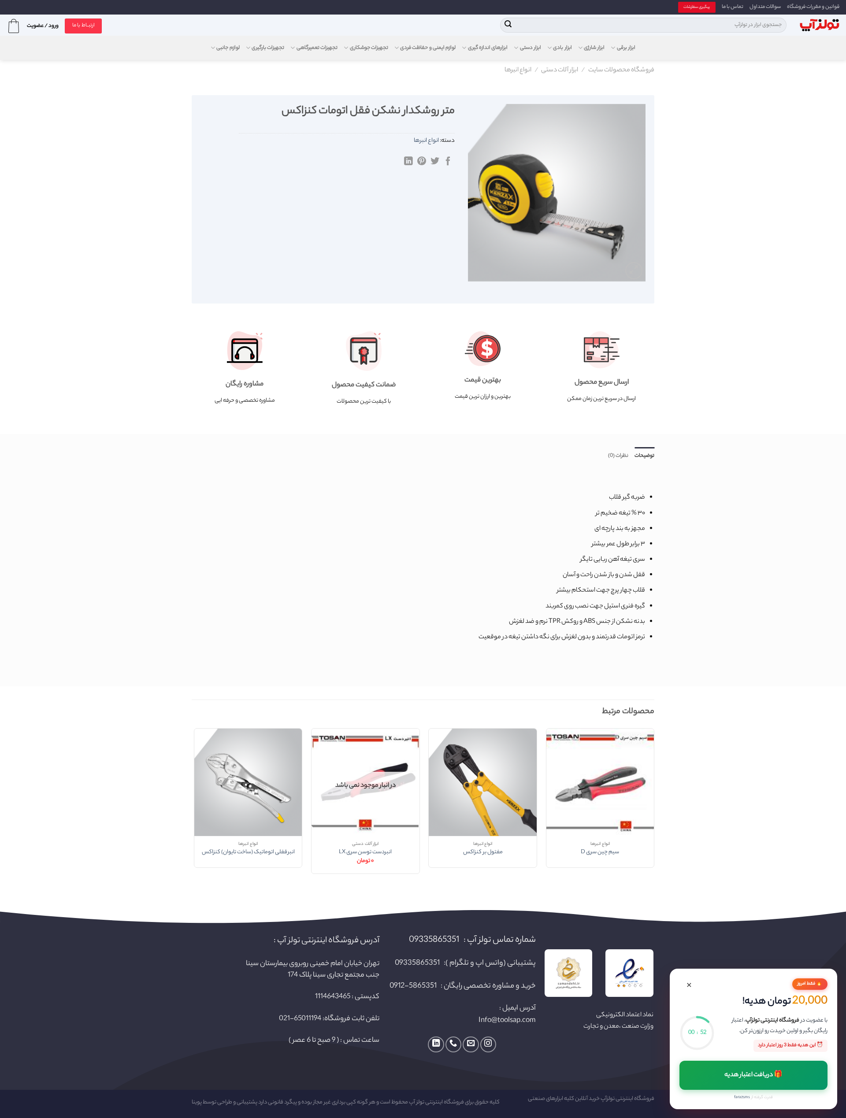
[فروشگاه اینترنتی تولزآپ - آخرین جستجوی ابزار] (819, 25)
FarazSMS (742, 1097)
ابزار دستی (530, 48)
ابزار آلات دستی (559, 70)
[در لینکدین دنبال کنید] (436, 1044)
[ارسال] (508, 25)
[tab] (644, 456)
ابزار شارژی (594, 48)
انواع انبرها (518, 70)
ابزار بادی (562, 48)
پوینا (197, 1102)
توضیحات (644, 456)
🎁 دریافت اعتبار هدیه (753, 1075)
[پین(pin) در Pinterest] (421, 162)
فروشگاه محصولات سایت (621, 70)
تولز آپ (416, 1102)
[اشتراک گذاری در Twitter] (434, 162)
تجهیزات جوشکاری (369, 48)
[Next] (194, 804)
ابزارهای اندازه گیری (488, 48)
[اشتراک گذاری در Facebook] (448, 162)
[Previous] (653, 804)
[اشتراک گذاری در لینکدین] (408, 162)
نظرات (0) (618, 456)
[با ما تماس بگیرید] (453, 1044)
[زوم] (633, 270)
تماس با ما (732, 7)
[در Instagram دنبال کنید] (488, 1044)
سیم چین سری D (600, 852)
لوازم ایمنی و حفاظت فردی (428, 48)
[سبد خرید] (14, 26)
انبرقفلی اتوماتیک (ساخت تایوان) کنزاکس (248, 852)
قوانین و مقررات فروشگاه (813, 7)
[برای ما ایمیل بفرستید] (471, 1044)
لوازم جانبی (227, 48)
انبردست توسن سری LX (365, 852)
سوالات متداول (765, 7)
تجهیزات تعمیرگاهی (317, 48)
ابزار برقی (626, 48)
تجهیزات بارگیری (268, 48)
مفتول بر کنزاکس (483, 852)
